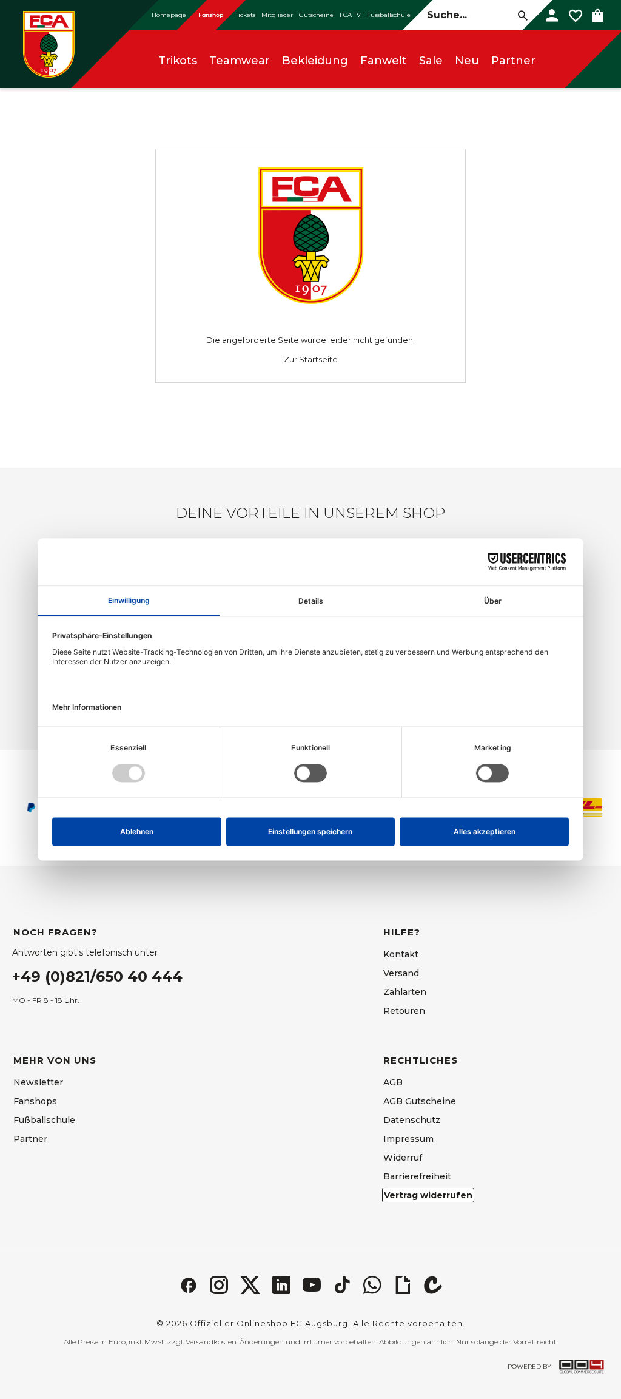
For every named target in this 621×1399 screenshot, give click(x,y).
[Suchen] (523, 14)
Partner (513, 60)
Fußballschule (44, 1119)
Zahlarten (404, 991)
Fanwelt (383, 60)
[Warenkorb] (597, 15)
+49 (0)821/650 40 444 (97, 976)
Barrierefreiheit (417, 1176)
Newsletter (38, 1082)
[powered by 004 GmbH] (581, 1366)
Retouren (404, 1010)
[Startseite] (48, 44)
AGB (393, 1082)
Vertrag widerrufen (428, 1195)
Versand (401, 973)
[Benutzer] (552, 15)
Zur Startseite (311, 359)
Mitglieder (277, 15)
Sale (431, 60)
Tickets (245, 15)
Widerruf (402, 1157)
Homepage (169, 15)
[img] (189, 1285)
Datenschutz (411, 1119)
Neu (467, 60)
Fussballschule (389, 15)
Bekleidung (315, 60)
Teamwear (239, 60)
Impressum (408, 1138)
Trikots (177, 60)
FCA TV (350, 15)
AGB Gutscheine (419, 1101)
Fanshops (35, 1101)
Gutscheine (316, 15)
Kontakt (400, 954)
